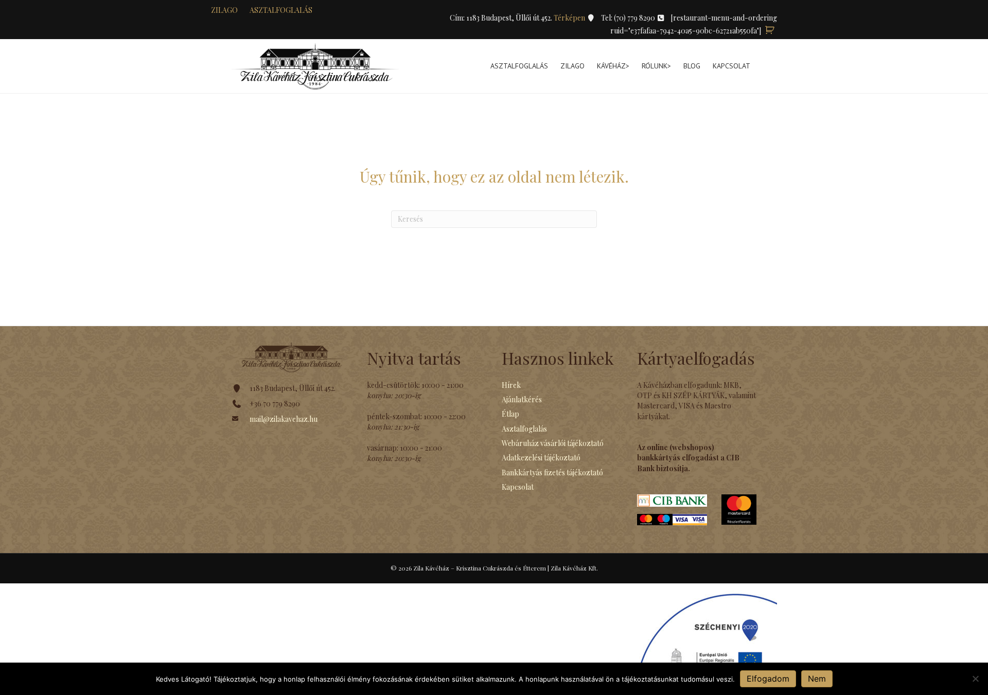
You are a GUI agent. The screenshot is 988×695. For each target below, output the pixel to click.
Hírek (511, 385)
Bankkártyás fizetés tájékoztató (552, 472)
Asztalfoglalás (281, 10)
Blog (691, 65)
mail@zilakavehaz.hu (283, 419)
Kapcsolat (731, 65)
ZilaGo (572, 65)
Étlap (510, 414)
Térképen (570, 18)
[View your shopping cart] (770, 30)
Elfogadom (768, 678)
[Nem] (975, 678)
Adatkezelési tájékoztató (541, 457)
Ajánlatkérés (522, 399)
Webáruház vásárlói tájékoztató (553, 443)
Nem (817, 678)
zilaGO (224, 10)
